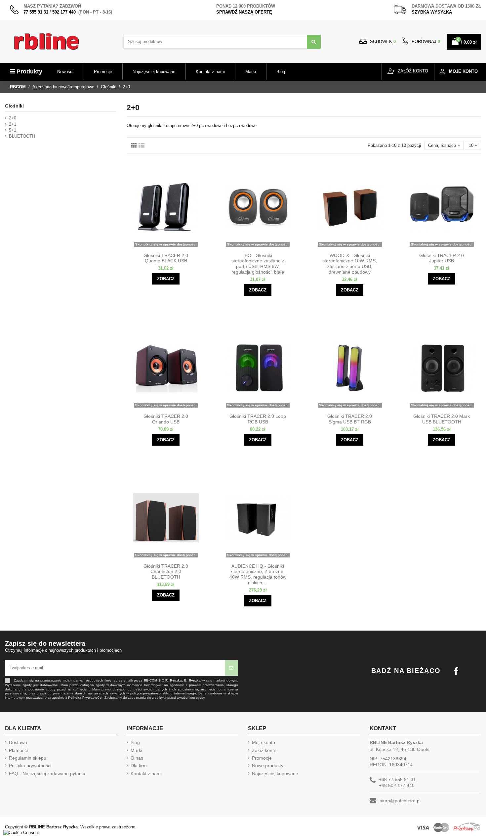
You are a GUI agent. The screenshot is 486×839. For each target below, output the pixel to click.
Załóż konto (264, 750)
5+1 (12, 130)
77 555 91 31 (35, 12)
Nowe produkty (267, 765)
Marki (136, 750)
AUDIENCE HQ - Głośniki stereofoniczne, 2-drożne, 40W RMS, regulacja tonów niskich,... (257, 574)
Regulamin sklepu (27, 758)
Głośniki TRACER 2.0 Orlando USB (165, 419)
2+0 (12, 117)
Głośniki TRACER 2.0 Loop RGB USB (257, 419)
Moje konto (263, 742)
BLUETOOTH (22, 136)
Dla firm (139, 765)
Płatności (18, 750)
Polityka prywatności (30, 765)
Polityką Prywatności (85, 697)
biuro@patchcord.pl (400, 800)
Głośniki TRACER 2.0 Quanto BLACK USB (165, 258)
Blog (135, 742)
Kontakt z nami (146, 773)
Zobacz (166, 278)
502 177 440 (64, 12)
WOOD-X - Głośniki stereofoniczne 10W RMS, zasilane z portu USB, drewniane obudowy (349, 264)
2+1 (12, 124)
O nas (137, 758)
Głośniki (14, 106)
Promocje (262, 758)
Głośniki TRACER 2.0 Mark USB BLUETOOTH (441, 419)
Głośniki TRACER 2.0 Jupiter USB (441, 258)
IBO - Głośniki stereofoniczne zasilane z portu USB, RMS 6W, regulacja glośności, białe (257, 264)
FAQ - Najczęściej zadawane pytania (47, 773)
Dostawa (18, 742)
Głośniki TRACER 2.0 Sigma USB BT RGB (349, 419)
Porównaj (425, 41)
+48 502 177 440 (397, 785)
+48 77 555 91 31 (397, 779)
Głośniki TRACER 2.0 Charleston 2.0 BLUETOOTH (165, 571)
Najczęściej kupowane (275, 773)
